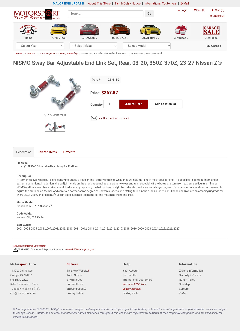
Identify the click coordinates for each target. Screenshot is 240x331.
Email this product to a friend (113, 118)
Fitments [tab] (69, 152)
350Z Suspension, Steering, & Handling (59, 53)
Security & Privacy (190, 275)
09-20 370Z (119, 37)
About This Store (99, 3)
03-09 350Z (88, 37)
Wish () (219, 10)
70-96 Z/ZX (58, 37)
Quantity (96, 105)
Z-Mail (184, 3)
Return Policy (187, 279)
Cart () (201, 10)
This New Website (77, 270)
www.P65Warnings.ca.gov (80, 249)
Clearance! (211, 37)
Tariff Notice (74, 275)
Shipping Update (76, 288)
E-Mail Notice (74, 279)
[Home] (36, 14)
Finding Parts (131, 293)
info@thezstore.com (23, 293)
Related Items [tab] (47, 152)
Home (28, 37)
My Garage (213, 46)
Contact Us (129, 275)
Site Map (184, 284)
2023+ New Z (150, 37)
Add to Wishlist (165, 104)
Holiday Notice (75, 293)
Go (149, 13)
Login (184, 10)
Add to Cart (133, 104)
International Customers (160, 3)
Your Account (131, 270)
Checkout (218, 15)
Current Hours (75, 284)
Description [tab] (23, 152)
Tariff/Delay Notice (128, 3)
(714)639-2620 (19, 279)
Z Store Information (191, 270)
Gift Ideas (180, 37)
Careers (184, 288)
